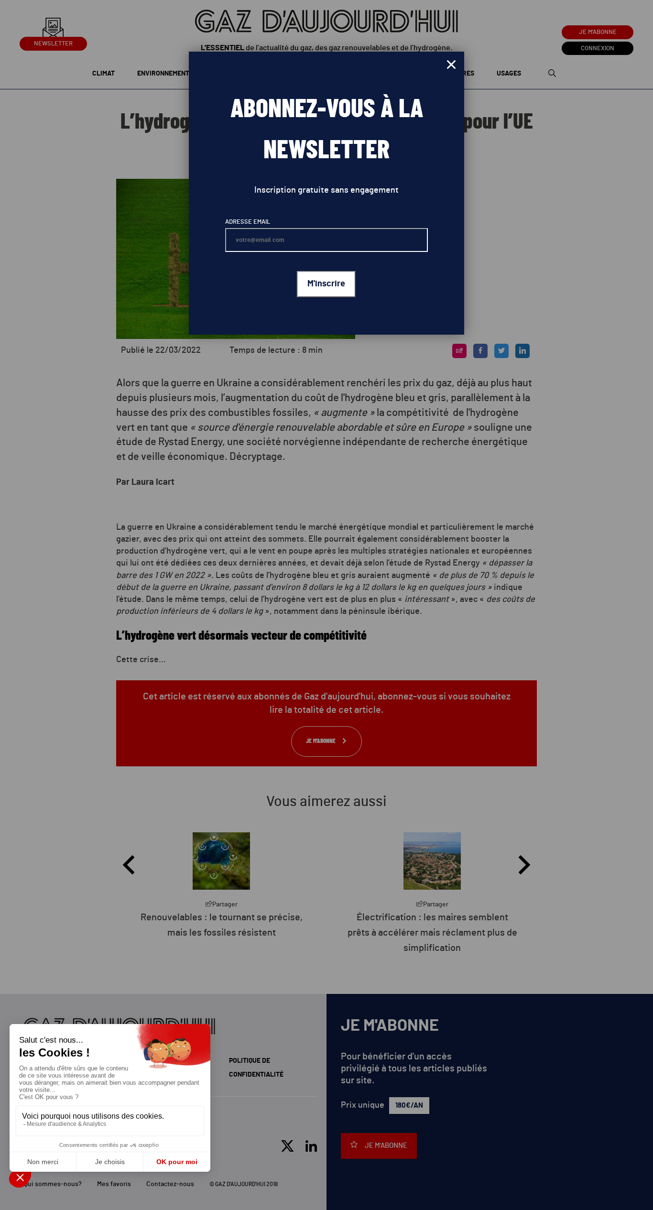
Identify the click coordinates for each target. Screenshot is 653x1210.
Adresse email (247, 222)
